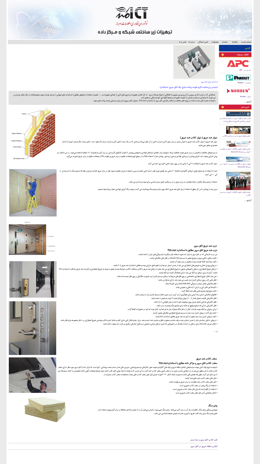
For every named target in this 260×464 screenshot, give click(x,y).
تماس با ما (182, 42)
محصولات (215, 42)
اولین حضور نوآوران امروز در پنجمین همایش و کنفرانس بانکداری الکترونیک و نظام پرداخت (235, 120)
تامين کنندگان (203, 42)
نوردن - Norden (245, 96)
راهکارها (235, 42)
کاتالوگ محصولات (243, 54)
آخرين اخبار (245, 107)
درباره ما (191, 42)
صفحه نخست (246, 42)
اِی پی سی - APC (245, 70)
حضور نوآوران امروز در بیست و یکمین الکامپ (236, 136)
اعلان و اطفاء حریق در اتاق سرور (204, 446)
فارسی (247, 48)
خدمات (224, 42)
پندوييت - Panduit (244, 82)
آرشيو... (247, 102)
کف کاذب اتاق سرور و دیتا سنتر (204, 440)
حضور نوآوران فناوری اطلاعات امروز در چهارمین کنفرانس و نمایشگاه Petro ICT (235, 150)
